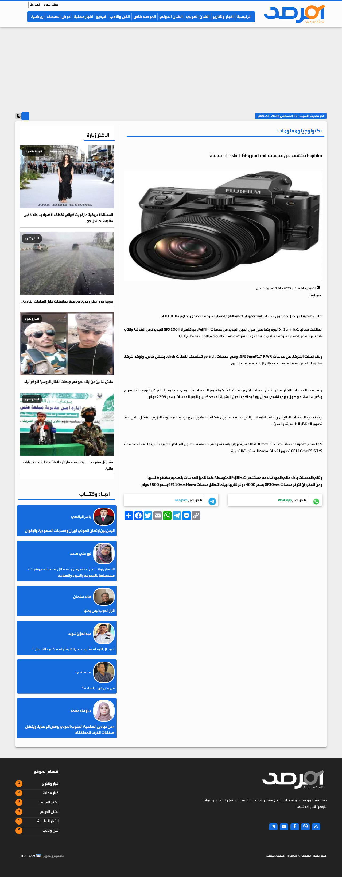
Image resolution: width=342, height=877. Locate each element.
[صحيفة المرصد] (292, 13)
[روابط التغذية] (316, 826)
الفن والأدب (120, 16)
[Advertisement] (171, 67)
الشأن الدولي (171, 16)
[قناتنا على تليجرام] (273, 826)
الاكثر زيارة (98, 135)
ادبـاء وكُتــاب (94, 494)
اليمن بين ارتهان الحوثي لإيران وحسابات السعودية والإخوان (70, 530)
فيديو (101, 16)
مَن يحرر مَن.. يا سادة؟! (98, 688)
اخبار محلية (83, 16)
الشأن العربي (197, 16)
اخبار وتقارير (223, 16)
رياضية (37, 16)
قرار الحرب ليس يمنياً (99, 610)
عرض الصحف (59, 16)
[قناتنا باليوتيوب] (284, 826)
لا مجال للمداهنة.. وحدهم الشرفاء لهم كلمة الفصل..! (73, 649)
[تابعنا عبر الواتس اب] (305, 826)
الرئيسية (244, 16)
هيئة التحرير (51, 5)
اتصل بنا (35, 5)
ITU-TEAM (28, 856)
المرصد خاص (144, 16)
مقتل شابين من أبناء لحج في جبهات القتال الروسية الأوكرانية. (68, 381)
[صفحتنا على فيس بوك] (294, 826)
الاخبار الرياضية (48, 821)
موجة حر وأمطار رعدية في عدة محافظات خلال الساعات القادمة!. (67, 301)
